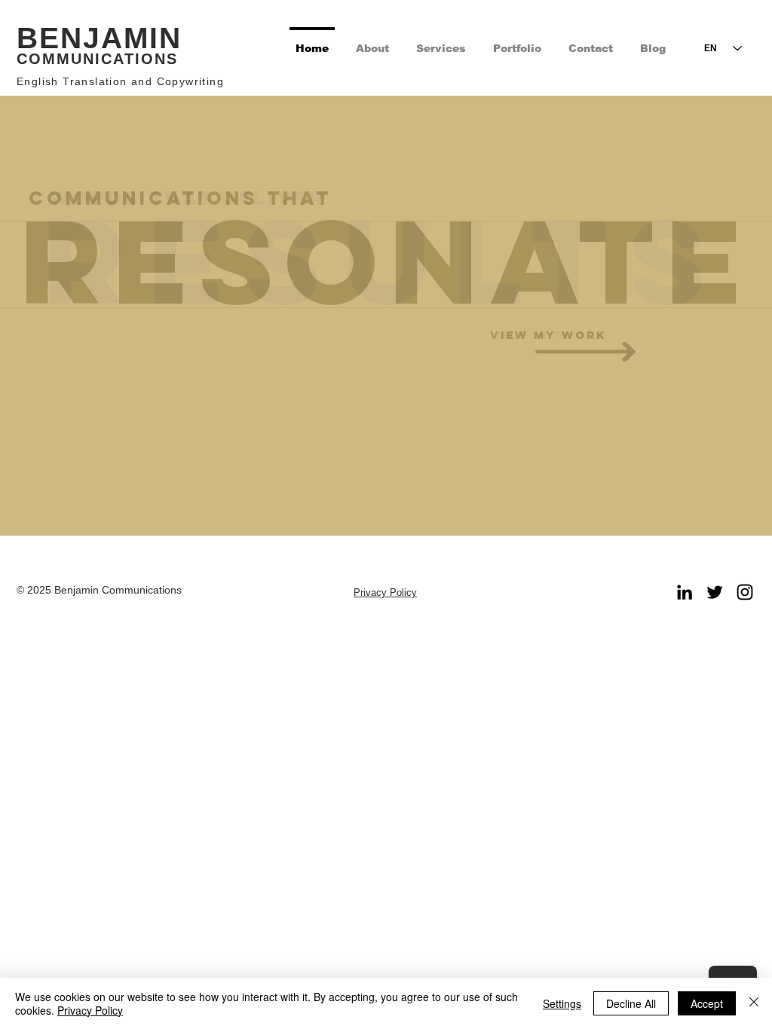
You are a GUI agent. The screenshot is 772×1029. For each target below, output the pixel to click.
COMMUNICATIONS (97, 58)
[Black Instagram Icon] (744, 592)
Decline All (631, 1003)
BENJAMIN (99, 38)
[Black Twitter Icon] (714, 592)
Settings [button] (562, 1003)
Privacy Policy (90, 1010)
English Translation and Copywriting (120, 81)
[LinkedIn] (684, 592)
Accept (707, 1003)
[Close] (754, 1003)
